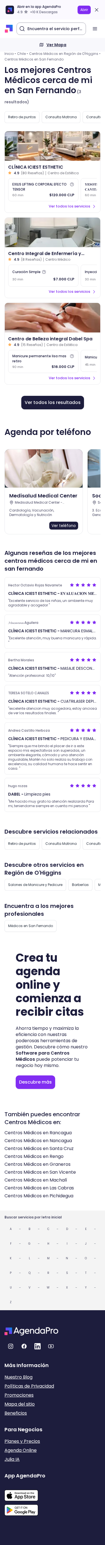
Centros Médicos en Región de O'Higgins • (65, 53)
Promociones (19, 1395)
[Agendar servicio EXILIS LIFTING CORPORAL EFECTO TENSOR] (43, 189)
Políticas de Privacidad (29, 1386)
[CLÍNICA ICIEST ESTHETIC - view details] (52, 146)
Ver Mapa (56, 45)
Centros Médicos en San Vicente (40, 1172)
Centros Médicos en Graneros (37, 1164)
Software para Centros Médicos (42, 1056)
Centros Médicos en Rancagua (38, 1132)
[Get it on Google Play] (24, 1508)
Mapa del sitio (19, 1404)
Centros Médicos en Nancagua (38, 1140)
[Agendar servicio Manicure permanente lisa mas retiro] (43, 361)
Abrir (84, 9)
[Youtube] (51, 1346)
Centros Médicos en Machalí (35, 1180)
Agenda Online (20, 1450)
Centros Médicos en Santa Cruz (39, 1148)
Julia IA (12, 1459)
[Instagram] (10, 1346)
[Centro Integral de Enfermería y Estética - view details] (52, 232)
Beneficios (15, 1413)
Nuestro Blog (18, 1377)
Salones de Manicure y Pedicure (35, 884)
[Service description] (72, 184)
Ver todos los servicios (69, 206)
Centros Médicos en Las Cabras (39, 1188)
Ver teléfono (64, 525)
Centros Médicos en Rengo (34, 1156)
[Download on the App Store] (24, 1492)
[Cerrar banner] (96, 10)
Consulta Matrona (61, 117)
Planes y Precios (22, 1441)
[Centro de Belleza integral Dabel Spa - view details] (52, 317)
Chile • (22, 53)
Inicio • (10, 53)
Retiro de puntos (22, 117)
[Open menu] (95, 28)
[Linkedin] (37, 1346)
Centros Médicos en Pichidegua (38, 1196)
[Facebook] (24, 1346)
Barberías (80, 884)
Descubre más (35, 1082)
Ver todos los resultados (53, 402)
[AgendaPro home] (8, 28)
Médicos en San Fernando (30, 925)
